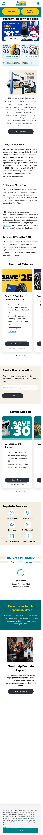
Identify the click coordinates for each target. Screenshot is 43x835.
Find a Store (12, 396)
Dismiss (20, 831)
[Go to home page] (21, 3)
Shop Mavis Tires (17, 344)
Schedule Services (30, 12)
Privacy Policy (22, 819)
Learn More (12, 331)
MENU (4, 5)
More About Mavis (21, 131)
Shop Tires (11, 12)
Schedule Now (9, 56)
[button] (16, 355)
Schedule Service (21, 691)
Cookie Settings (9, 827)
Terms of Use (33, 819)
